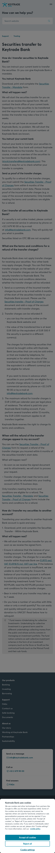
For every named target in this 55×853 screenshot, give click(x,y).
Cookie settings (27, 849)
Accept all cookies (27, 837)
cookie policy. (35, 829)
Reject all (27, 843)
